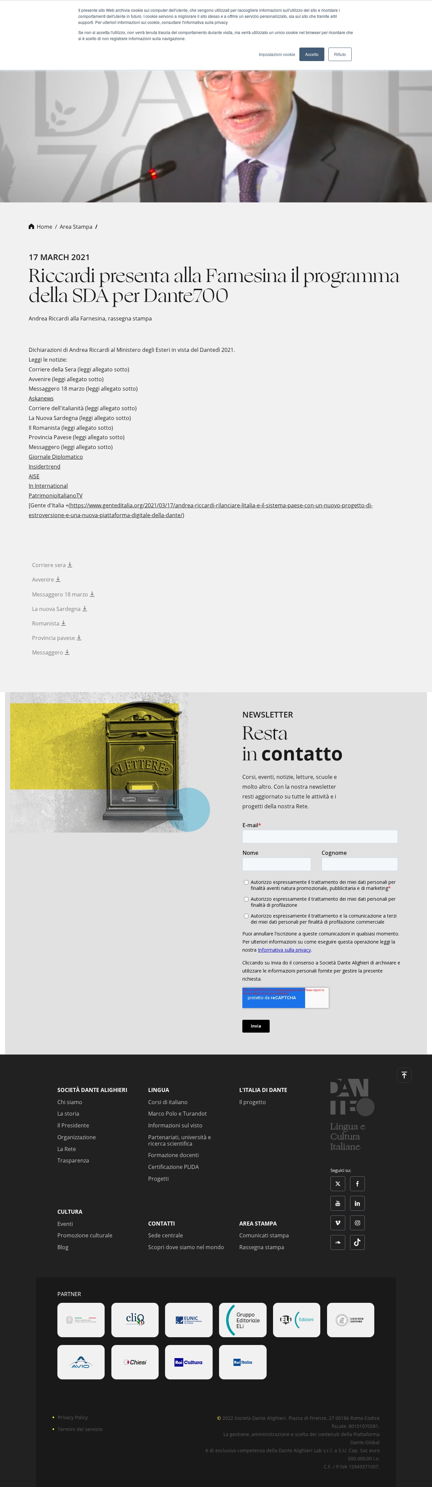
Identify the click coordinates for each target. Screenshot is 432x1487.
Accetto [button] (312, 54)
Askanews (41, 398)
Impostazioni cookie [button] (277, 54)
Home (44, 226)
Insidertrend (44, 466)
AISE (34, 476)
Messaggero (48, 652)
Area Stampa (76, 226)
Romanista (46, 623)
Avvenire (43, 579)
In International (48, 485)
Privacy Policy (73, 1417)
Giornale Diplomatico (56, 456)
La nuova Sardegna (57, 609)
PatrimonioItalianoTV (56, 495)
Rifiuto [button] (340, 54)
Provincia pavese (54, 638)
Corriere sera (49, 565)
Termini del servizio (80, 1429)
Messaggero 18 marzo (60, 594)
